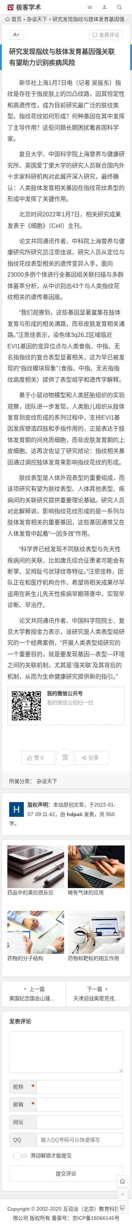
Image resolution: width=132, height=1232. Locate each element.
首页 (16, 19)
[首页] (122, 1181)
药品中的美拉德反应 (30, 892)
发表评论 (109, 35)
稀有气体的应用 (86, 892)
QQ (17, 1140)
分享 (93, 758)
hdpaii (74, 814)
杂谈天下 (37, 19)
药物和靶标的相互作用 (93, 958)
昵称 (23, 1087)
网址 (18, 1122)
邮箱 (23, 1104)
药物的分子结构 (25, 958)
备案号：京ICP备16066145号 (86, 1218)
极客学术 (28, 7)
